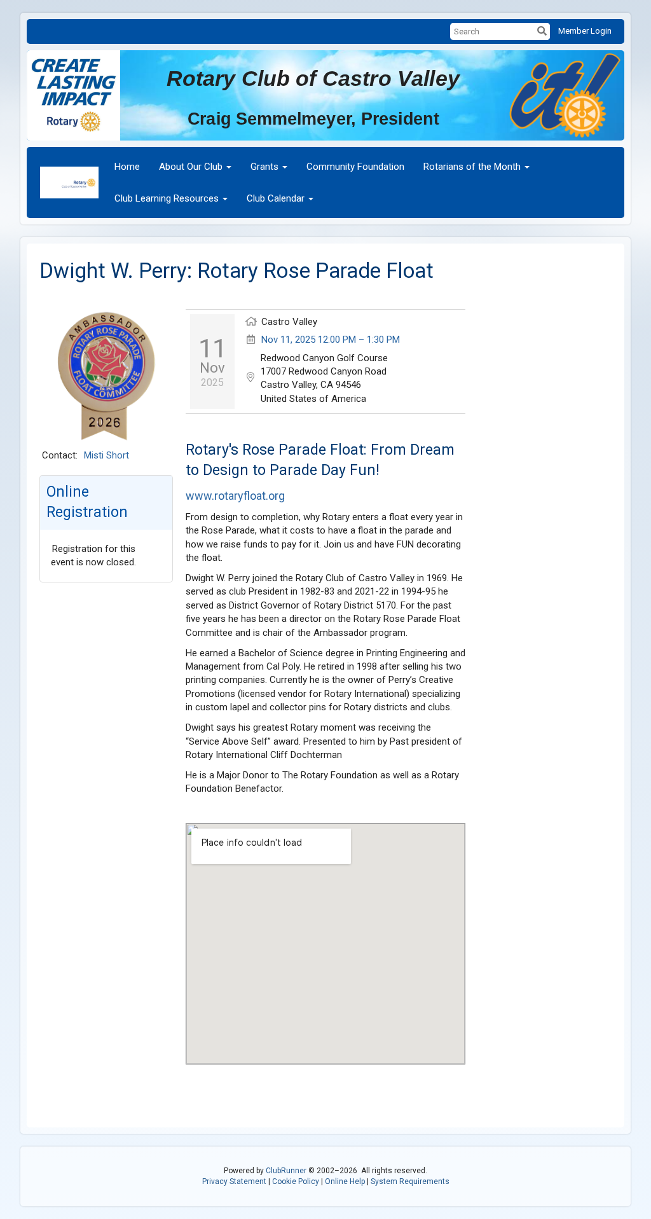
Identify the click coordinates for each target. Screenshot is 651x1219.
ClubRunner (286, 1170)
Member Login (585, 31)
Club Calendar (276, 198)
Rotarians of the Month (472, 166)
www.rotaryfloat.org (235, 495)
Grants (264, 166)
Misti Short (106, 455)
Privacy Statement (234, 1181)
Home (127, 166)
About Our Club (191, 166)
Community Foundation (355, 166)
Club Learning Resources (166, 198)
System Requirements (410, 1181)
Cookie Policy (295, 1181)
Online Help (345, 1181)
